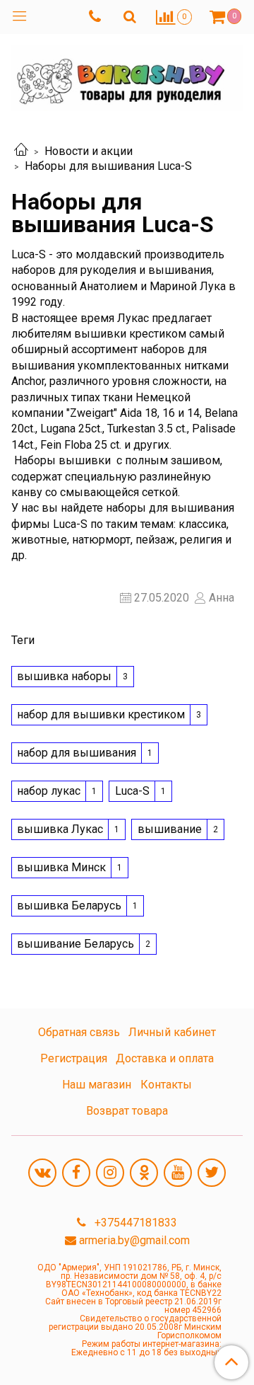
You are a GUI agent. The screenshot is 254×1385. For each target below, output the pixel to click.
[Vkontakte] (42, 1173)
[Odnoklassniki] (144, 1173)
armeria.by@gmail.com (134, 1240)
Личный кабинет (172, 1032)
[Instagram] (110, 1173)
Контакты (166, 1084)
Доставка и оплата (165, 1058)
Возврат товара (127, 1110)
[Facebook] (76, 1173)
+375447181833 (134, 1222)
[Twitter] (212, 1173)
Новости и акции (88, 151)
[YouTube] (178, 1173)
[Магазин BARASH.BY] (127, 75)
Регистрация (73, 1058)
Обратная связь (79, 1032)
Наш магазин (96, 1084)
